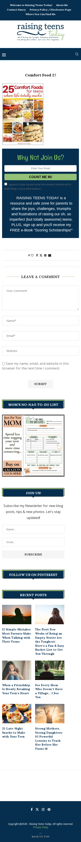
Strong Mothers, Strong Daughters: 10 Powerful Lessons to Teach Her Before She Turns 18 (49, 739)
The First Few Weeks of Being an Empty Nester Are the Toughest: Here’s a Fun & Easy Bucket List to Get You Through (49, 642)
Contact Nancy (16, 9)
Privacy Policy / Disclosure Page (50, 9)
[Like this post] (32, 255)
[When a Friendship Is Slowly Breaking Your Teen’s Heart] (16, 670)
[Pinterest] (49, 809)
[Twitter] (37, 809)
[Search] (77, 54)
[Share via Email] (49, 255)
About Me (62, 5)
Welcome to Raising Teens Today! (31, 5)
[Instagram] (43, 809)
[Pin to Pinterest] (45, 255)
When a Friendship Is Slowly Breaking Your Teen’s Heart (16, 689)
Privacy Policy (40, 827)
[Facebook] (32, 809)
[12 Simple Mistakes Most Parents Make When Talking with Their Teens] (16, 614)
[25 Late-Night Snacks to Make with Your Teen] (16, 713)
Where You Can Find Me (40, 14)
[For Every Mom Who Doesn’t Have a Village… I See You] (49, 670)
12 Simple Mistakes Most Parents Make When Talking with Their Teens (16, 635)
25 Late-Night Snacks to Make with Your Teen (13, 732)
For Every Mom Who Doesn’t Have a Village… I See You (49, 691)
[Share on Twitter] (40, 255)
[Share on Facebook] (37, 255)
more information (29, 189)
